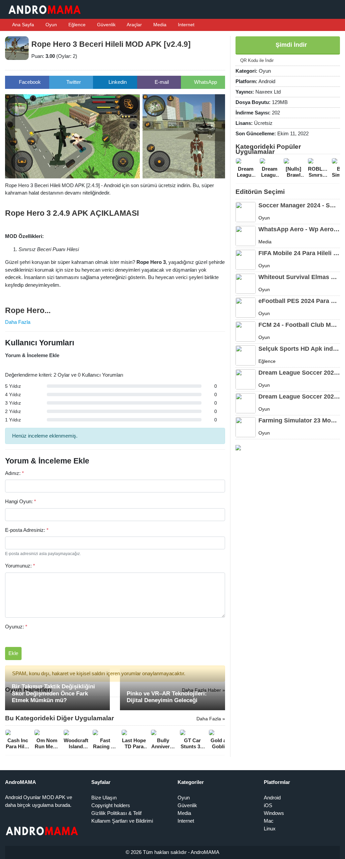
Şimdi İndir (290, 44)
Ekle (13, 653)
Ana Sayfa (22, 24)
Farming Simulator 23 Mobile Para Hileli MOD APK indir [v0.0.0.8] (299, 420)
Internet (185, 24)
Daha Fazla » (210, 718)
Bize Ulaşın (104, 797)
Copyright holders (110, 805)
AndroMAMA (205, 852)
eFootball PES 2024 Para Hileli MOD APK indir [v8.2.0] (299, 301)
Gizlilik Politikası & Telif (116, 813)
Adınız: (14, 473)
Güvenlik (106, 24)
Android (272, 797)
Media (159, 24)
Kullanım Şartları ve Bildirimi (122, 821)
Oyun (50, 24)
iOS (268, 805)
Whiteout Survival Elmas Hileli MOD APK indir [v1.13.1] (299, 277)
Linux (270, 828)
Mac (269, 821)
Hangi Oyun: (20, 501)
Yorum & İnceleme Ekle (32, 355)
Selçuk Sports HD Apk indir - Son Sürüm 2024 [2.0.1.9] (299, 348)
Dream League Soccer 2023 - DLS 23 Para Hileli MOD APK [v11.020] (299, 396)
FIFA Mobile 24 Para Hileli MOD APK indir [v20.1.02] (299, 253)
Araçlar (134, 24)
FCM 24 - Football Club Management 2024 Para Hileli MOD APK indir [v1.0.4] (299, 324)
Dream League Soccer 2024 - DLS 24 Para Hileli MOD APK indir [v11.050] (299, 372)
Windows (274, 813)
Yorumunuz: (20, 566)
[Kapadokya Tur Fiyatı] (238, 447)
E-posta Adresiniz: (27, 530)
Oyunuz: (16, 626)
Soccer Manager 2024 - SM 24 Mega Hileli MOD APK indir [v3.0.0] (299, 205)
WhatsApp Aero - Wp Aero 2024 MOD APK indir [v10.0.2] (299, 229)
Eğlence (76, 24)
